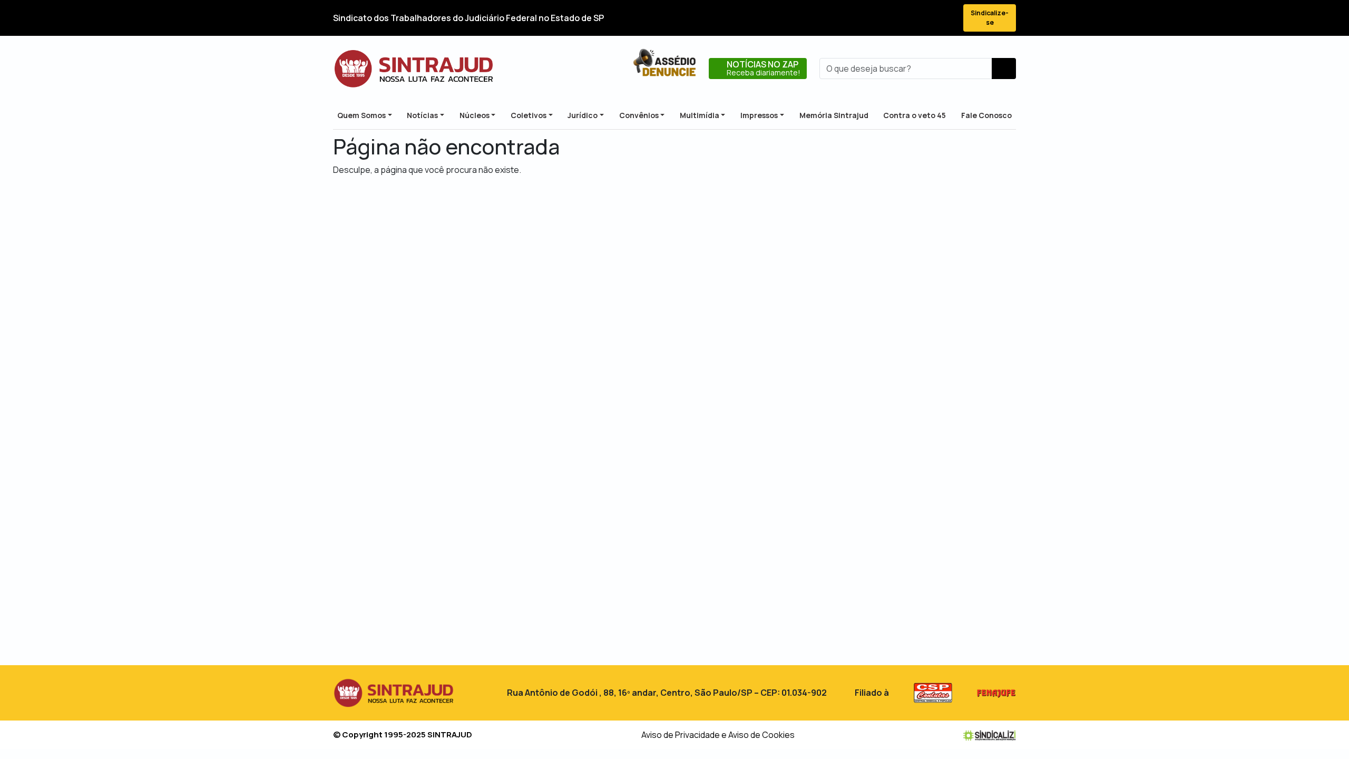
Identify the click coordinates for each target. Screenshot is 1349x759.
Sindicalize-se (990, 17)
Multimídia (699, 115)
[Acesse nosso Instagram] (907, 18)
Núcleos (475, 115)
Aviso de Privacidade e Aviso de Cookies (718, 735)
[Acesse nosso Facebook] (869, 18)
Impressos (759, 115)
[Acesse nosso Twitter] (888, 18)
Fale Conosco (986, 115)
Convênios (639, 115)
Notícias (422, 115)
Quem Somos (361, 115)
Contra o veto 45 (914, 115)
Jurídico (583, 115)
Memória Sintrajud (833, 115)
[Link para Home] (413, 68)
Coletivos (528, 115)
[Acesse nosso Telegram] (945, 18)
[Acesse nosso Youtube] (926, 18)
